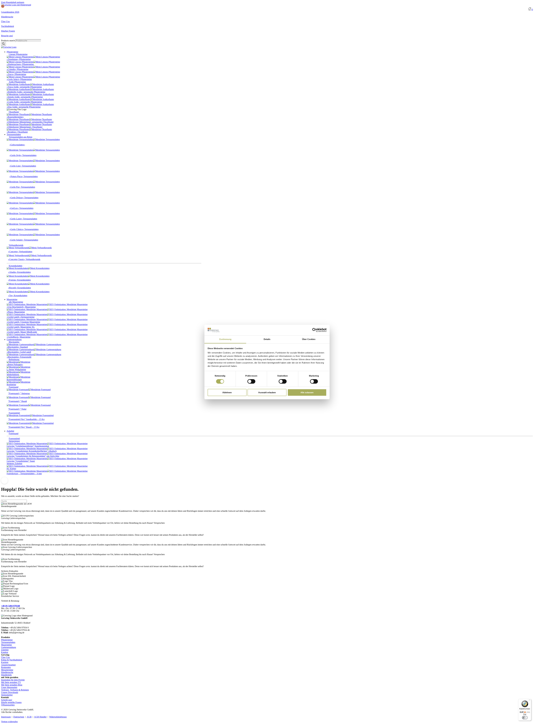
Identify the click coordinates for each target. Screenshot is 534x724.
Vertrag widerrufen (9, 721)
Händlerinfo (6, 675)
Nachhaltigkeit (7, 26)
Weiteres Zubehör (14, 463)
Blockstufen (14, 342)
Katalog (4, 652)
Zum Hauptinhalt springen (12, 2)
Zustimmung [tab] (225, 339)
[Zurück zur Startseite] (16, 5)
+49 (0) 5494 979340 (10, 606)
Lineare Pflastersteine (18, 54)
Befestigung (14, 359)
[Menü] (529, 700)
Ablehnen (227, 392)
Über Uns (5, 21)
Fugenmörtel (14, 413)
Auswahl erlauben (267, 392)
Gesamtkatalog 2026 (10, 12)
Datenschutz (18, 717)
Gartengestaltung (8, 647)
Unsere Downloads (9, 692)
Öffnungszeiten (8, 705)
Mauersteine (6, 645)
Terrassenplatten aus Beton (20, 137)
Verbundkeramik (16, 245)
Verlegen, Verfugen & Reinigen (15, 690)
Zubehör (5, 650)
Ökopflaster (14, 112)
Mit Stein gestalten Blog (11, 685)
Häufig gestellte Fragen (11, 702)
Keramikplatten (15, 266)
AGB (29, 717)
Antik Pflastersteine (17, 82)
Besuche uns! (7, 35)
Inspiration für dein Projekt (13, 680)
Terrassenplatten (8, 642)
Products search (8, 40)
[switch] (251, 381)
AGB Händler (40, 717)
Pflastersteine (7, 640)
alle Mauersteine (16, 302)
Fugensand (13, 387)
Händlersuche (7, 17)
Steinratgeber (7, 695)
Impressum (6, 717)
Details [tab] (267, 339)
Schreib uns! (6, 700)
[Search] (3, 44)
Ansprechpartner (8, 665)
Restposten (6, 667)
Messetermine (7, 670)
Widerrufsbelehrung (58, 717)
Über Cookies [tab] (308, 339)
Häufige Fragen (8, 31)
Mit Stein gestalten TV (11, 682)
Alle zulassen (307, 392)
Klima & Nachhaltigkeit (11, 660)
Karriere (4, 662)
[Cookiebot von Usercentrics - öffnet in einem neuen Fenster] (314, 330)
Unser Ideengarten (9, 687)
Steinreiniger (14, 441)
